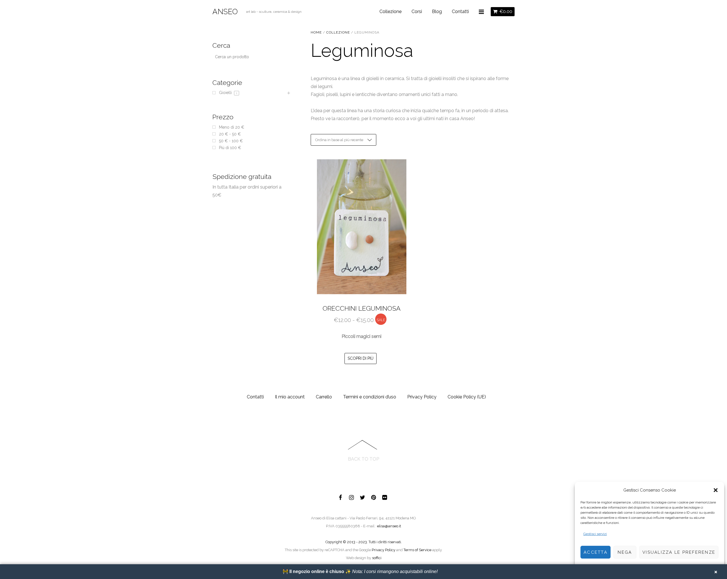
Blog (437, 11)
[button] (715, 490)
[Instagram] (352, 496)
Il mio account (290, 397)
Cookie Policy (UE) (467, 397)
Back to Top (363, 459)
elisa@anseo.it (389, 526)
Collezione (390, 11)
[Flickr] (385, 496)
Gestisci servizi (595, 534)
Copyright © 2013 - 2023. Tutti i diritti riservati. (363, 542)
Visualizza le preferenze (678, 552)
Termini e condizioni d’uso (369, 397)
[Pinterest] (374, 496)
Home (316, 32)
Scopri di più (360, 358)
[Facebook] (340, 496)
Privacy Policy (421, 397)
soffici (376, 558)
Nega (625, 552)
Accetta (595, 552)
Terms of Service (417, 550)
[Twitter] (363, 496)
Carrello (324, 397)
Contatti (460, 11)
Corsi (416, 11)
